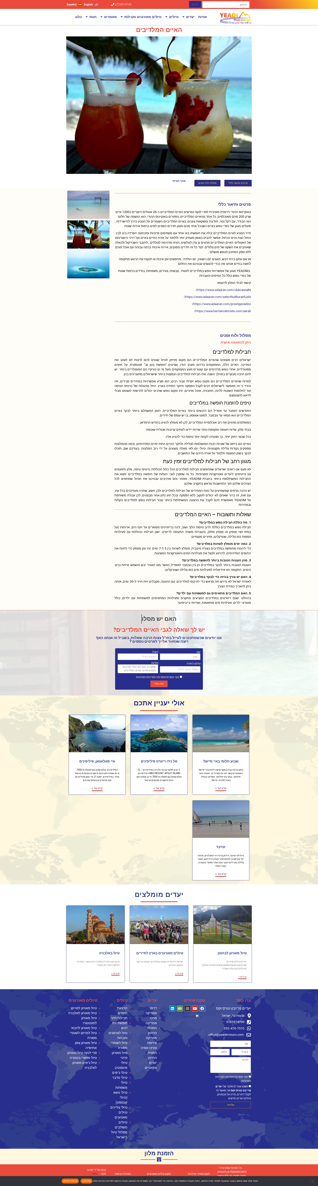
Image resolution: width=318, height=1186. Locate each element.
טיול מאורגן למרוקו (84, 1008)
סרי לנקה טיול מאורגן (82, 1053)
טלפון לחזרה (193, 663)
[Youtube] (195, 1008)
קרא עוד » (220, 788)
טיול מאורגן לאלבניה (82, 1013)
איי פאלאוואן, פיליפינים (97, 761)
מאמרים (110, 17)
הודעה (154, 663)
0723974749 (122, 4)
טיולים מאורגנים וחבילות (142, 17)
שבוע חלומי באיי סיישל (220, 761)
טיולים (174, 17)
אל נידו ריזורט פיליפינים (159, 761)
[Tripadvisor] (180, 1008)
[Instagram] (187, 1008)
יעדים (190, 17)
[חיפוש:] (226, 4)
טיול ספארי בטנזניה (83, 1058)
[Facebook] (202, 1008)
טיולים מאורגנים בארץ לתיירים (159, 953)
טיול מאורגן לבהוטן (232, 953)
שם (198, 652)
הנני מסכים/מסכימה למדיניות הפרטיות (157, 677)
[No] (313, 1180)
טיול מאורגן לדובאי (84, 1028)
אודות (202, 17)
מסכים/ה (86, 1181)
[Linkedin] (172, 1008)
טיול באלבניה (109, 953)
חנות (93, 17)
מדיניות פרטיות (70, 1181)
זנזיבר (220, 847)
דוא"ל (155, 652)
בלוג (78, 17)
